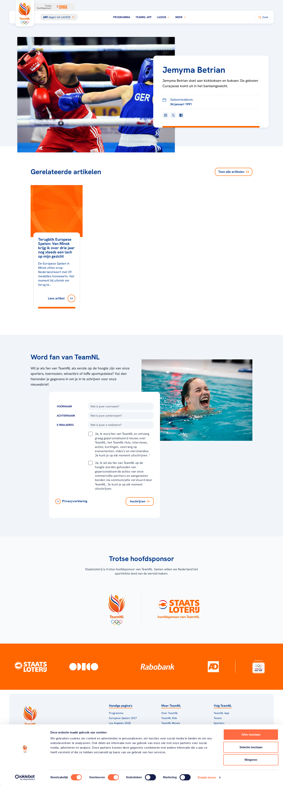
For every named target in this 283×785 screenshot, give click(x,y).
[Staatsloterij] (31, 666)
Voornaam (64, 406)
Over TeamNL (169, 713)
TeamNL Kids (169, 718)
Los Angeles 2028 (120, 723)
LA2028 (161, 17)
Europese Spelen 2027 (123, 718)
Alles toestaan (250, 734)
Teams (218, 718)
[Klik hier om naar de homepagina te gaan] (25, 13)
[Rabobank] (158, 667)
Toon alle (231, 172)
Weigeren (250, 759)
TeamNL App (144, 17)
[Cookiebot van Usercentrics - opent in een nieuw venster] (25, 777)
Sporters (219, 723)
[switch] (113, 777)
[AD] (213, 666)
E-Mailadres (65, 425)
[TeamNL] (116, 608)
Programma (121, 17)
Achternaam (66, 415)
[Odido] (83, 666)
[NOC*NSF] (258, 666)
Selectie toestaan (250, 747)
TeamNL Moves (170, 723)
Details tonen (207, 777)
